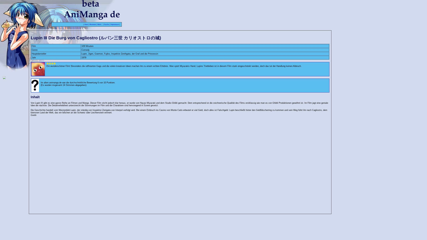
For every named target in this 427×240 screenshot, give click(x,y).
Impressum (115, 24)
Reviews (93, 24)
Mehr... (100, 24)
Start (86, 24)
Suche (106, 24)
